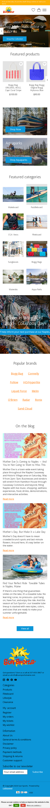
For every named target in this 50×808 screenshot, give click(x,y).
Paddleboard (36, 207)
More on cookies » (34, 805)
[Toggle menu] (44, 10)
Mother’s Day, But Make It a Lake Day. (24, 531)
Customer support (12, 760)
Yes (16, 805)
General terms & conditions (17, 739)
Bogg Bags (37, 262)
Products (7, 689)
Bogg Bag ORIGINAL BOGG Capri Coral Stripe (13, 88)
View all (25, 628)
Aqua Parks (37, 289)
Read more (8, 498)
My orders (8, 716)
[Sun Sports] (9, 10)
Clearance (8, 702)
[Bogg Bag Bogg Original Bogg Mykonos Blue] (36, 71)
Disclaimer (8, 743)
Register (7, 712)
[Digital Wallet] (24, 792)
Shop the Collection (15, 39)
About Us (7, 735)
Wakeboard (13, 207)
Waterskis (13, 289)
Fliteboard (36, 234)
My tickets (8, 720)
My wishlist (8, 725)
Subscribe (37, 771)
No (23, 805)
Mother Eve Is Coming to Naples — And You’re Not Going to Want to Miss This (25, 463)
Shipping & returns (13, 756)
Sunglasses (13, 262)
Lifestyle (7, 697)
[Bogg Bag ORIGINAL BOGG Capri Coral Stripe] (13, 71)
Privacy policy (10, 747)
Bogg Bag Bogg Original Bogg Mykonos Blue (36, 88)
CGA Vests (13, 234)
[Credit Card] (18, 792)
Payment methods (12, 752)
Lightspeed (7, 788)
